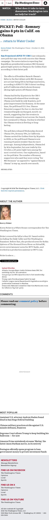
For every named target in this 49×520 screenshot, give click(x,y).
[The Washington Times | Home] (27, 3)
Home (2, 20)
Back (9, 3)
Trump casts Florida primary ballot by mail (18, 279)
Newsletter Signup (8, 465)
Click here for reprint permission (22, 189)
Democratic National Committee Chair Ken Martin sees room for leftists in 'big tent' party (25, 286)
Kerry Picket (6, 48)
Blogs (9, 20)
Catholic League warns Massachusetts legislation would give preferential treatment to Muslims (25, 282)
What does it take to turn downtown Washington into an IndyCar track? (31, 11)
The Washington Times (10, 473)
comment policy (28, 301)
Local (3, 477)
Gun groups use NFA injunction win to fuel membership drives (23, 275)
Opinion (4, 475)
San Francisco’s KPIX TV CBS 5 (16, 55)
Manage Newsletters (9, 463)
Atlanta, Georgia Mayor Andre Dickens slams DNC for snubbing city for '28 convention (22, 271)
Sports (3, 480)
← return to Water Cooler (17, 41)
